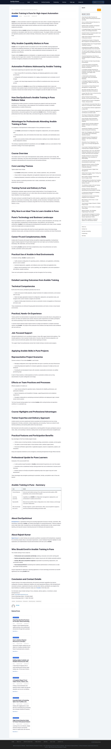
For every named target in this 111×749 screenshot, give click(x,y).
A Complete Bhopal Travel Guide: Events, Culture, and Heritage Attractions (20, 681)
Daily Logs (52, 741)
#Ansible (13, 601)
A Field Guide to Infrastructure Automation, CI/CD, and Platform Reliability (89, 77)
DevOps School (14, 1)
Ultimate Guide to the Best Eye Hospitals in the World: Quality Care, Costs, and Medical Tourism (91, 182)
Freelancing (84, 233)
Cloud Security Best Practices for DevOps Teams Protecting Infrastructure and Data (21, 621)
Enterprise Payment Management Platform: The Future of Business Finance (89, 138)
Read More (15, 631)
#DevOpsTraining (19, 601)
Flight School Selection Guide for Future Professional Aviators (21, 721)
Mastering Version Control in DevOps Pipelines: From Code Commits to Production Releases (90, 166)
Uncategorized (17, 9)
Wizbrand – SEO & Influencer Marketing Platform (69, 745)
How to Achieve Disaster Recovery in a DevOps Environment (19, 641)
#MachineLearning (32, 601)
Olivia (14, 623)
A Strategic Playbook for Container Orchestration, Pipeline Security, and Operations (90, 82)
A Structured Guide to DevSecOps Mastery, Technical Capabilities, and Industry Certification (90, 66)
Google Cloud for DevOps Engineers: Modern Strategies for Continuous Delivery (90, 125)
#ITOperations (25, 601)
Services (84, 235)
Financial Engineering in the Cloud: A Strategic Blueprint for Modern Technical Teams (91, 57)
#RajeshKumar (38, 601)
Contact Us (84, 229)
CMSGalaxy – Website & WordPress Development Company (31, 745)
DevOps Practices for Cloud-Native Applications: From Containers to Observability (90, 157)
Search (83, 7)
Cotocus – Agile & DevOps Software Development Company (55, 747)
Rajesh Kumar (15, 538)
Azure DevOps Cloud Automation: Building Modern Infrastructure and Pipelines (90, 120)
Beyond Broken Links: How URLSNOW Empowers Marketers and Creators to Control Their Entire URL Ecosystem (91, 152)
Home (12, 9)
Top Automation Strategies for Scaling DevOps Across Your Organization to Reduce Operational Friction (90, 215)
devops (20, 16)
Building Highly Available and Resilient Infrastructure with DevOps (21, 661)
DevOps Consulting (86, 231)
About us (84, 226)
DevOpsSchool (15, 521)
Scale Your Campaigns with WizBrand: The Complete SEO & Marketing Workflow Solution (90, 134)
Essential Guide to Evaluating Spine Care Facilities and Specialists (21, 702)
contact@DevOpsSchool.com (21, 594)
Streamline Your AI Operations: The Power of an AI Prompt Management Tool (90, 143)
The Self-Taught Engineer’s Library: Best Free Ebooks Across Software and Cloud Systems (91, 52)
